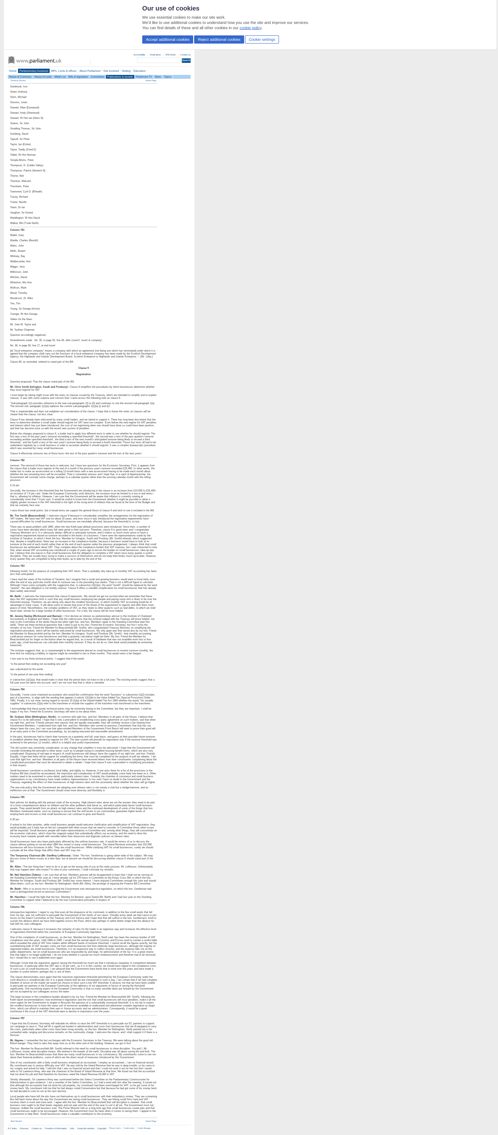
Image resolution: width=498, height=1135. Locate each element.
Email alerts (155, 55)
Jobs (72, 1128)
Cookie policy (129, 1128)
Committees (97, 76)
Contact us (185, 55)
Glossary (24, 1128)
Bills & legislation (78, 76)
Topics (167, 76)
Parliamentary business (33, 70)
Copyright (101, 1128)
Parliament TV (144, 76)
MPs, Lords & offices (63, 70)
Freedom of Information (56, 1128)
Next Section (16, 1121)
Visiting (126, 70)
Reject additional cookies (219, 39)
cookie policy (250, 28)
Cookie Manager (144, 1128)
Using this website (85, 1128)
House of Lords (43, 76)
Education (139, 70)
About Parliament (90, 70)
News (158, 76)
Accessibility (139, 55)
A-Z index (12, 1128)
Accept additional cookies (167, 39)
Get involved (111, 70)
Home (13, 70)
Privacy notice (115, 1128)
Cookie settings (262, 39)
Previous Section (18, 80)
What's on (60, 76)
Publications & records (120, 76)
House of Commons (20, 76)
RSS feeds (171, 55)
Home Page (151, 80)
